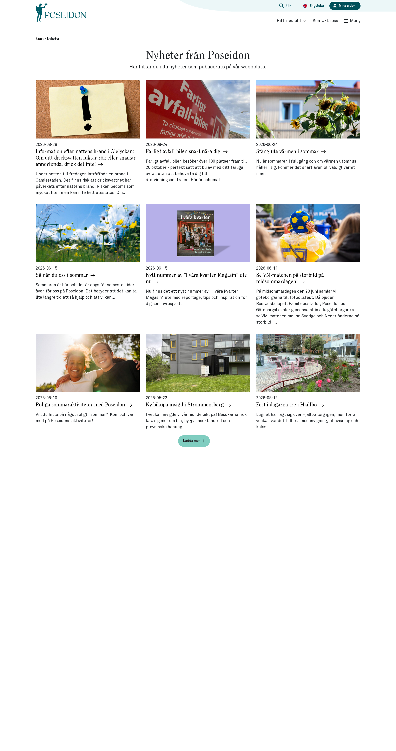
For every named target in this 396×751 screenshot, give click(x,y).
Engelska (317, 5)
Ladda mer (191, 440)
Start (40, 38)
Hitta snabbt (289, 21)
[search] (284, 6)
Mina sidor (347, 5)
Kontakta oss (325, 21)
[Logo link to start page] (61, 16)
